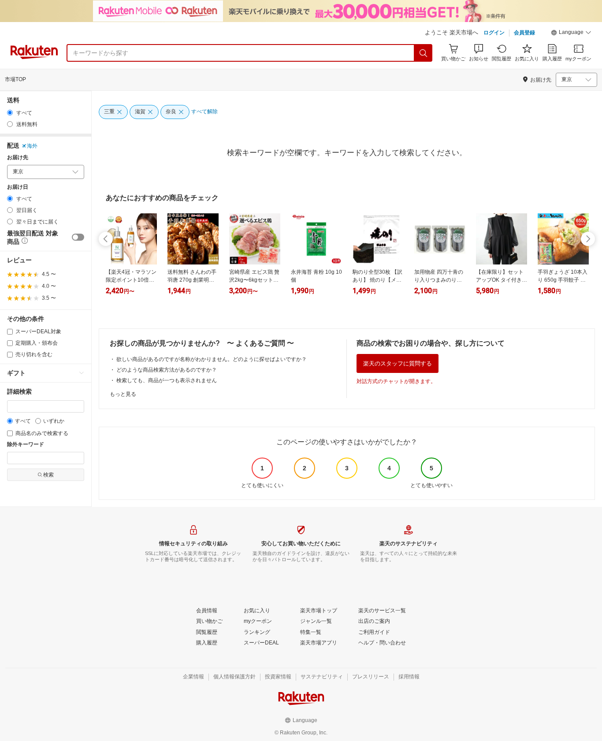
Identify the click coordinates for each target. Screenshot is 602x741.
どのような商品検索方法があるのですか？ (166, 370)
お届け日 (17, 187)
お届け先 (17, 157)
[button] (571, 33)
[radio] (10, 112)
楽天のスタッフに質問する (397, 363)
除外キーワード (25, 444)
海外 (32, 146)
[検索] (423, 53)
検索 (48, 475)
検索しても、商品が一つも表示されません (166, 380)
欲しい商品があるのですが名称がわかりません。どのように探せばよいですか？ (211, 359)
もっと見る (123, 394)
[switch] (78, 237)
